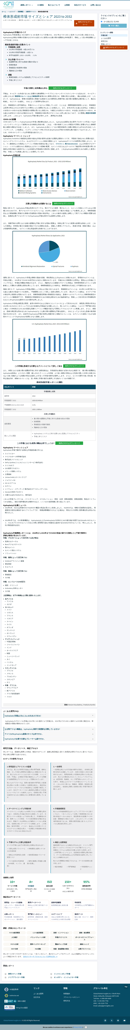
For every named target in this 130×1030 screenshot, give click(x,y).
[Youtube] (124, 1020)
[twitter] (112, 1020)
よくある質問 (106, 38)
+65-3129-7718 (103, 1003)
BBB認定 (31, 886)
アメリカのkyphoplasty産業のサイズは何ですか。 (24, 734)
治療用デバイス (31, 12)
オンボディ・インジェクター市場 (66, 977)
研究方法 (104, 41)
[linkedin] (105, 1020)
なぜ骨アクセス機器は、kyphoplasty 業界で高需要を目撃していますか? (32, 729)
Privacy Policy (78, 1027)
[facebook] (118, 1020)
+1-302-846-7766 (102, 1001)
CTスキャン (60, 144)
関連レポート (106, 44)
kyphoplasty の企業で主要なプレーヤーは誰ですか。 (25, 739)
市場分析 (104, 35)
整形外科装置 (91, 113)
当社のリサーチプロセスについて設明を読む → (40, 956)
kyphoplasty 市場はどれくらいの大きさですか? (23, 715)
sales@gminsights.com (106, 1006)
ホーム (4, 12)
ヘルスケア (11, 12)
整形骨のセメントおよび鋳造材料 (27, 96)
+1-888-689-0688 (105, 998)
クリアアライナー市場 (16, 977)
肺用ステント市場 (14, 974)
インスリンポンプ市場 (62, 974)
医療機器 (20, 12)
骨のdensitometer (71, 144)
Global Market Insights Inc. (12, 1020)
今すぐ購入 (115, 26)
